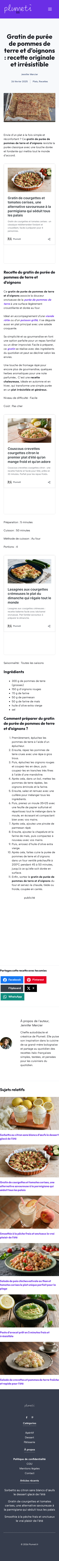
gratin (11, 348)
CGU (29, 1463)
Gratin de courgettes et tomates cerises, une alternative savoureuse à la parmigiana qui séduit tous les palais (29, 1505)
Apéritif (29, 1432)
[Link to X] (27, 1417)
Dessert (29, 1437)
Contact (29, 1473)
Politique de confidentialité (29, 1459)
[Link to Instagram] (32, 1417)
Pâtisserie (29, 1442)
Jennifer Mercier (29, 74)
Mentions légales (30, 1468)
